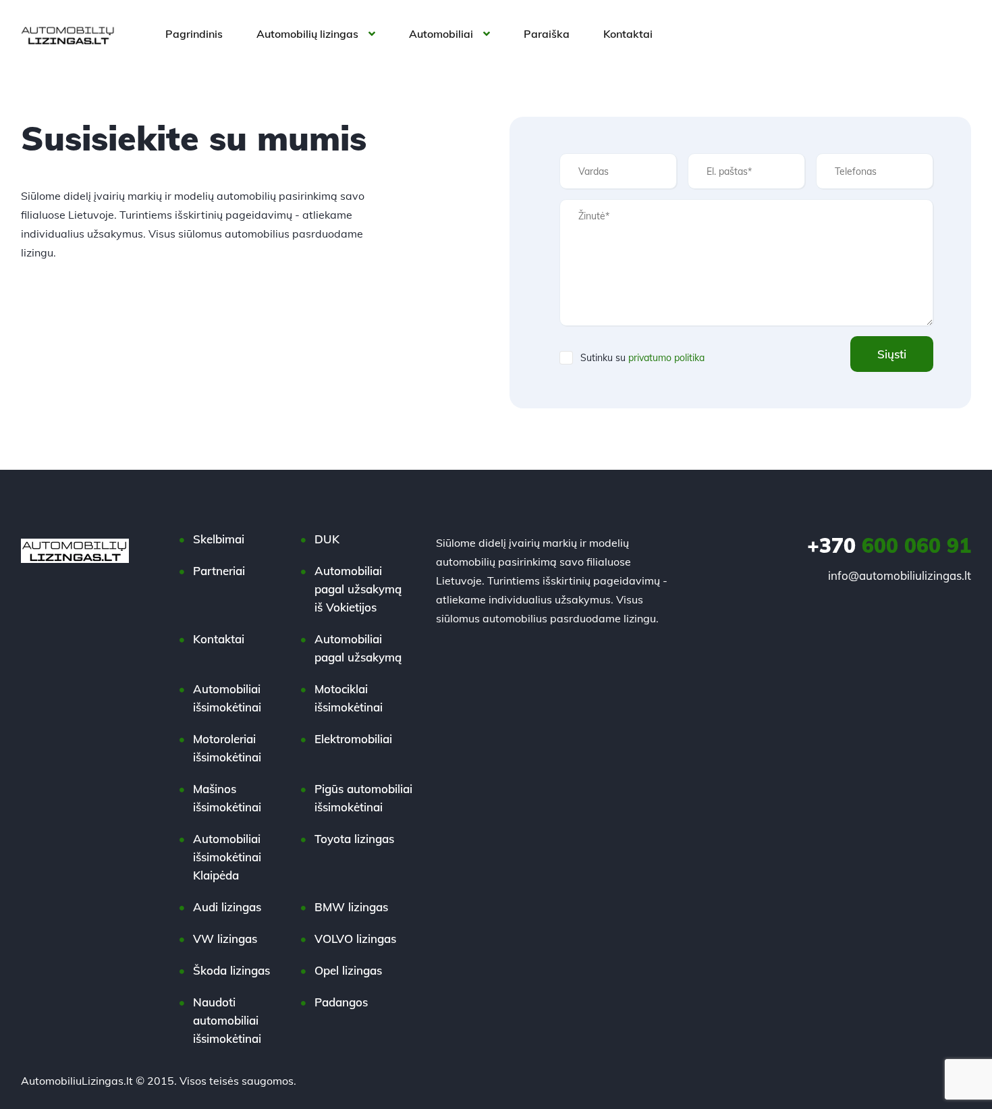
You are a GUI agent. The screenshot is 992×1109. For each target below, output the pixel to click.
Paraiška (547, 33)
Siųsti (891, 354)
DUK (326, 539)
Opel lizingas (348, 970)
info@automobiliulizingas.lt (899, 575)
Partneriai (219, 571)
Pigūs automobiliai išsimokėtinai (363, 798)
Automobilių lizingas (307, 33)
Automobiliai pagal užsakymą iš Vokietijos (358, 589)
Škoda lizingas (231, 970)
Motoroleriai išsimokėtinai (227, 748)
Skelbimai (218, 539)
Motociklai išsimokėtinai (348, 698)
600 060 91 (889, 545)
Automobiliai (441, 33)
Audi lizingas (227, 907)
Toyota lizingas (354, 839)
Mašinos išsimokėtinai (227, 798)
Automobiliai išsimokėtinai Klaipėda (227, 857)
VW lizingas (225, 938)
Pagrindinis (194, 33)
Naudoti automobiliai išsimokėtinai (227, 1020)
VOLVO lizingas (355, 938)
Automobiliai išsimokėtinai (227, 698)
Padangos (341, 1002)
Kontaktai (628, 33)
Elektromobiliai (353, 739)
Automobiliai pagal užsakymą (358, 648)
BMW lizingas (351, 907)
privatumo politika (666, 358)
